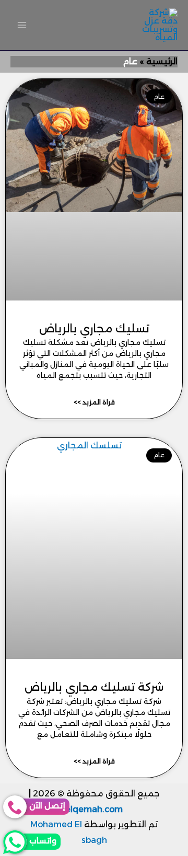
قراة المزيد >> (94, 402)
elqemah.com (94, 809)
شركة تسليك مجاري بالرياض (94, 686)
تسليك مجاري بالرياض (94, 328)
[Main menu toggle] (21, 25)
